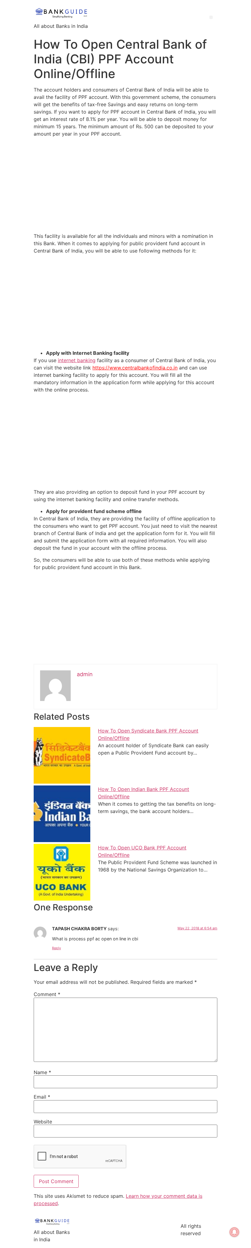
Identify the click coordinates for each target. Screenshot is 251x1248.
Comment (47, 994)
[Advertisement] (125, 185)
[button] (211, 17)
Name (42, 1072)
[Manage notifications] (234, 1232)
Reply (56, 948)
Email (42, 1096)
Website (43, 1121)
